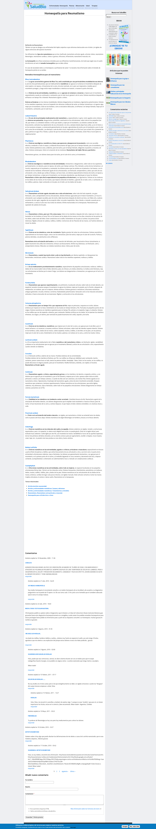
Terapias (94, 7)
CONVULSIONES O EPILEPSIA (116, 153)
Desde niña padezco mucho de (116, 140)
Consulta (111, 147)
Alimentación (80, 7)
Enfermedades (54, 7)
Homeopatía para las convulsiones (117, 86)
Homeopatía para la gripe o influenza (119, 79)
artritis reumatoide (32, 732)
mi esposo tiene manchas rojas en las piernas (120, 112)
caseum (111, 117)
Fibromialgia (32, 716)
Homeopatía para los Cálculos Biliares (120, 103)
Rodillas (34, 698)
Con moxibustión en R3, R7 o (116, 144)
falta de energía (112, 119)
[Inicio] (35, 5)
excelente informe (113, 135)
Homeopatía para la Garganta (120, 98)
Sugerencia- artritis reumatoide (39, 750)
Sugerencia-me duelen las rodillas (40, 654)
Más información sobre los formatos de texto (85, 809)
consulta (28, 563)
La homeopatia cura (113, 158)
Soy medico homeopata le (36, 586)
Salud (88, 7)
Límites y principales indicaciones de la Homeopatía (120, 92)
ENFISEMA (111, 116)
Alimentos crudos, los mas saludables (118, 148)
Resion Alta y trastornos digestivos (117, 121)
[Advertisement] (40, 28)
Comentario (29, 794)
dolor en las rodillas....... (36, 679)
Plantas (71, 7)
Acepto (125, 826)
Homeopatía (64, 7)
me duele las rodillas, (33, 634)
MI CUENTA (109, 163)
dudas (110, 160)
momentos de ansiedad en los (116, 127)
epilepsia (111, 152)
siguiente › (65, 771)
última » (72, 771)
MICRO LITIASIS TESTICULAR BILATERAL (37, 608)
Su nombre (29, 780)
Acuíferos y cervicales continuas (117, 137)
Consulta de (111, 134)
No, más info (134, 826)
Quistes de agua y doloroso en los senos (118, 130)
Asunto (27, 787)
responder (28, 576)
